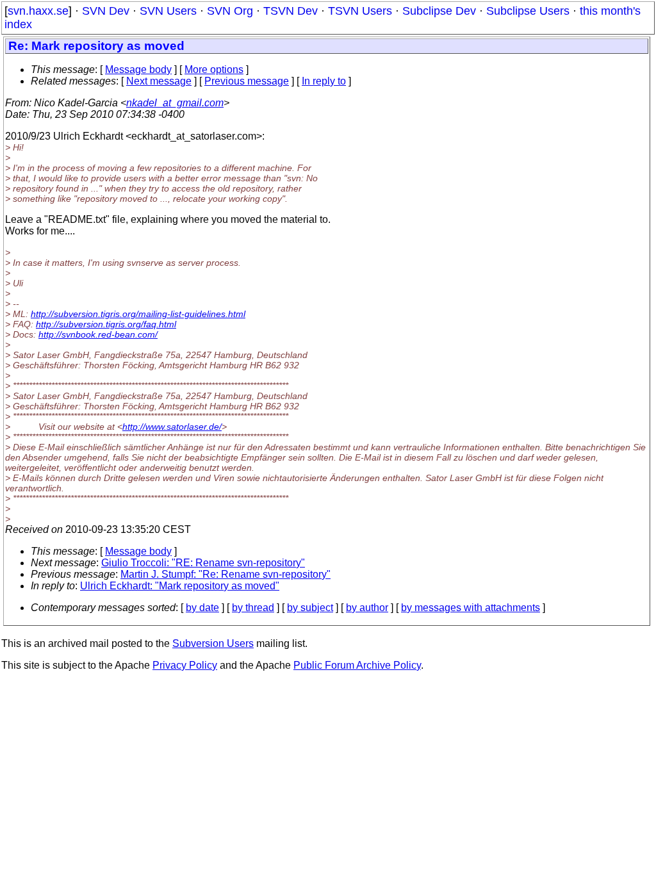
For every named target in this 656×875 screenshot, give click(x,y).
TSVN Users (360, 10)
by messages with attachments (470, 607)
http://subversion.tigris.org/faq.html (106, 324)
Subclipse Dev (439, 10)
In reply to (324, 81)
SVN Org (230, 10)
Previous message (246, 81)
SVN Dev (105, 10)
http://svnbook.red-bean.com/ (98, 334)
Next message (159, 81)
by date (202, 607)
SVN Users (168, 10)
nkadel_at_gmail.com (175, 102)
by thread (253, 607)
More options (213, 69)
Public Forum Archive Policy (357, 665)
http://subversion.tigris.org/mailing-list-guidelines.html (138, 314)
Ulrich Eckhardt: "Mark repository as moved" (179, 585)
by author (367, 607)
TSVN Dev (290, 10)
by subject (310, 607)
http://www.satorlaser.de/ (172, 426)
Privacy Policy (184, 665)
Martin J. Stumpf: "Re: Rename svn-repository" (225, 574)
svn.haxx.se (38, 10)
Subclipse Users (528, 10)
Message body (138, 69)
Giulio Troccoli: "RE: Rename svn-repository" (203, 562)
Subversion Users (213, 643)
